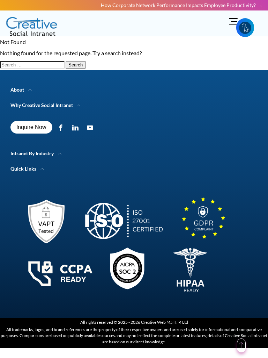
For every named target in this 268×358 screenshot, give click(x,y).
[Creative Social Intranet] (122, 248)
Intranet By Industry (32, 153)
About (17, 90)
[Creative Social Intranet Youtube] (91, 127)
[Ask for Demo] (245, 27)
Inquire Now (31, 127)
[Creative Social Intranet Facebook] (62, 127)
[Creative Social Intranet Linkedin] (77, 127)
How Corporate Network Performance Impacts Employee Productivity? (178, 5)
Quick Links (23, 169)
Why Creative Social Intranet (41, 105)
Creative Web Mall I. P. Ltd (164, 322)
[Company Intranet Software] (32, 40)
